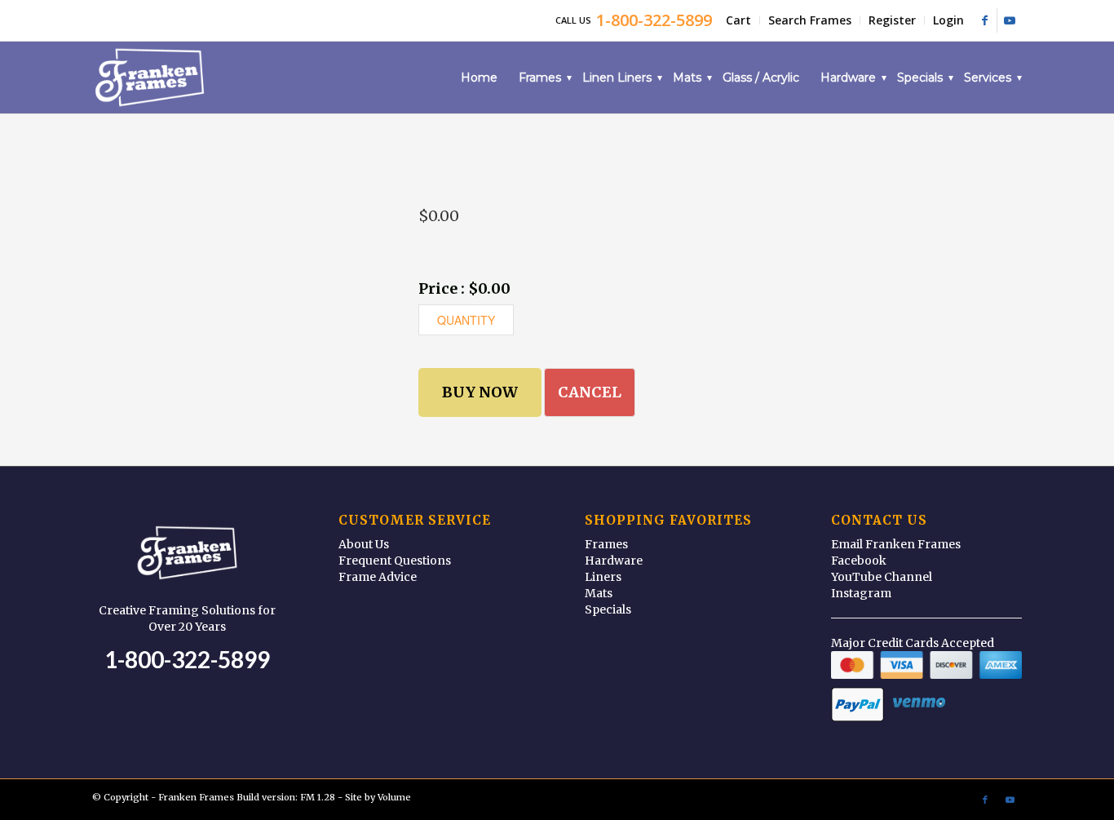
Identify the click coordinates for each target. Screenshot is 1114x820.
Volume (394, 797)
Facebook (858, 560)
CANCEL (589, 392)
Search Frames (809, 20)
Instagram (861, 593)
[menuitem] (739, 20)
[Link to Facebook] (985, 20)
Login (948, 20)
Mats (598, 593)
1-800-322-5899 (187, 659)
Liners (603, 577)
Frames (606, 544)
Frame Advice (377, 577)
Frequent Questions (394, 560)
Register (892, 20)
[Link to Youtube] (1009, 20)
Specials (608, 609)
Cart (738, 20)
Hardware (614, 560)
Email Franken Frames (896, 544)
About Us (363, 544)
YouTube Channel (881, 577)
